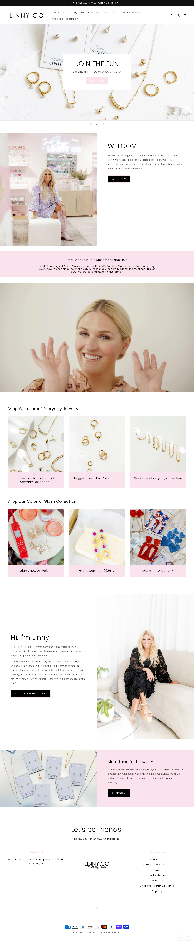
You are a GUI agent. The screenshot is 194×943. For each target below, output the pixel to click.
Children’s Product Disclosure (157, 885)
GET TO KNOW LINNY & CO (30, 693)
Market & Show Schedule (157, 864)
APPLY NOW (97, 80)
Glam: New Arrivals (34, 571)
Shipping (157, 891)
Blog (158, 896)
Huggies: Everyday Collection (95, 478)
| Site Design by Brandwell (109, 932)
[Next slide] (103, 124)
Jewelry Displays (156, 875)
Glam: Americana (156, 571)
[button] (57, 12)
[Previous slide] (90, 124)
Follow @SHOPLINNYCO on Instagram (97, 839)
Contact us (156, 880)
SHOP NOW (118, 792)
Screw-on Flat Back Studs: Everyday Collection (36, 480)
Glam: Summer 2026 (95, 571)
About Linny (157, 859)
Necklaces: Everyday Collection (158, 478)
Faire (157, 870)
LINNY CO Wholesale (89, 932)
